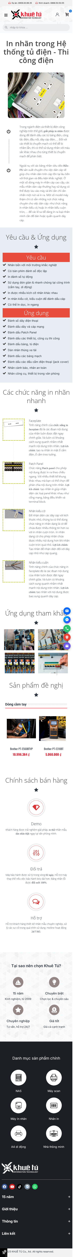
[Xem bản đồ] (67, 637)
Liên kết (8, 1233)
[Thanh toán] (67, 646)
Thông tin (10, 1221)
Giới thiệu (10, 1209)
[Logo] (27, 1186)
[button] (36, 1198)
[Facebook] (4, 1186)
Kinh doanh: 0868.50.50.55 (51, 3)
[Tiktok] (19, 1186)
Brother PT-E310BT (53, 749)
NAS (18, 1091)
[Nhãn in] (54, 1105)
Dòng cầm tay (16, 704)
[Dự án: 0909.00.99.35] (9, 3)
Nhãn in (54, 1118)
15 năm (8, 1197)
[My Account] (57, 14)
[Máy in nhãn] (18, 1105)
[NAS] (18, 1077)
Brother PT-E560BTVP (21, 749)
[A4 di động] (18, 1133)
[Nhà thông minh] (54, 1133)
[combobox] (35, 27)
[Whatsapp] (35, 1186)
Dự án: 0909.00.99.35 (22, 3)
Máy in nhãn (19, 1118)
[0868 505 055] (67, 628)
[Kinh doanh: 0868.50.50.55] (36, 3)
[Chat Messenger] (67, 619)
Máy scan (54, 1091)
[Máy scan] (54, 1077)
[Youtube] (12, 1186)
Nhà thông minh (53, 1146)
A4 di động (18, 1146)
